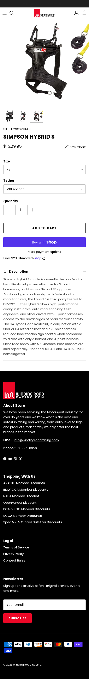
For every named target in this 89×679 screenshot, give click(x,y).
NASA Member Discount (21, 496)
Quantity (10, 201)
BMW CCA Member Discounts (25, 489)
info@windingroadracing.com (36, 440)
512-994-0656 (26, 448)
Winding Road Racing (27, 664)
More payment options (44, 252)
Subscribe (17, 618)
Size (6, 161)
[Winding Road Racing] (44, 13)
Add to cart (44, 228)
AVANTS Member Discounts (24, 483)
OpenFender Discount (20, 502)
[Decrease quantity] (8, 210)
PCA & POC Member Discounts (26, 509)
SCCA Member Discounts (22, 515)
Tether (8, 180)
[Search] (13, 13)
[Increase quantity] (32, 210)
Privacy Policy (13, 554)
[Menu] (4, 13)
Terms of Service (16, 547)
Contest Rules (14, 560)
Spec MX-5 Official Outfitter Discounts (32, 522)
